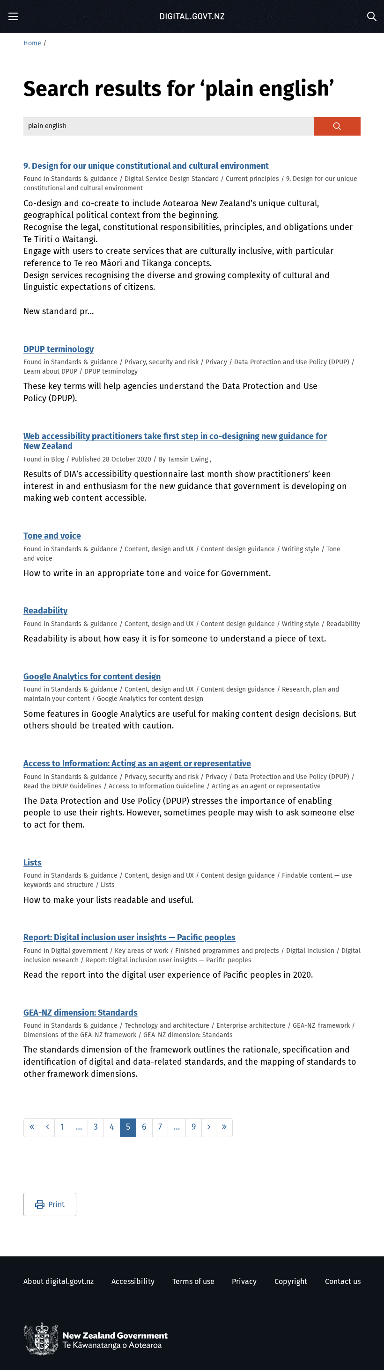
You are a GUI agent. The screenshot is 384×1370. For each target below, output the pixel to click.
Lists (32, 863)
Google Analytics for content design (92, 677)
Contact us (343, 1281)
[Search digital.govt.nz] (337, 126)
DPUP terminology (58, 350)
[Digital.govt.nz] (192, 16)
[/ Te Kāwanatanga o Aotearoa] (97, 1339)
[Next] (208, 1127)
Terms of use (193, 1281)
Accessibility (133, 1281)
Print (56, 1204)
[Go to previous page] (47, 1127)
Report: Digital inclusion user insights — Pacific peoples (129, 938)
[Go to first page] (31, 1127)
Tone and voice (52, 536)
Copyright (290, 1281)
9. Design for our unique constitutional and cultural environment (146, 166)
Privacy (244, 1281)
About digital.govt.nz (58, 1281)
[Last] (224, 1127)
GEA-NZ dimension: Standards (80, 1013)
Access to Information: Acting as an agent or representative (137, 764)
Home (32, 43)
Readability (45, 611)
